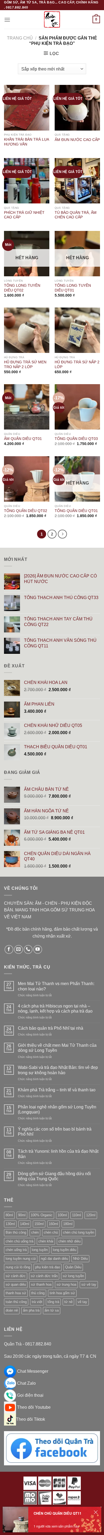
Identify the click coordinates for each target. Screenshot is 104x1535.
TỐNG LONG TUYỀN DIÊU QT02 (22, 288)
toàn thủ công (16, 1302)
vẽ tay (82, 1302)
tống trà (53, 1302)
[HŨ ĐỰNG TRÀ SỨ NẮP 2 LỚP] (77, 330)
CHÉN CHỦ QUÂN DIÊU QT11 (57, 1513)
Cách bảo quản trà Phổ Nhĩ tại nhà (50, 1028)
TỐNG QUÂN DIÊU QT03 (76, 439)
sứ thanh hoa (41, 1284)
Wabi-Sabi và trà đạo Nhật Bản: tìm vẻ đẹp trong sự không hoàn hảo (58, 1070)
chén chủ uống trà (19, 1241)
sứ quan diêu (16, 1284)
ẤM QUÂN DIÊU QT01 (23, 439)
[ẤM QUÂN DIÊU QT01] (26, 407)
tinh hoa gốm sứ (62, 1293)
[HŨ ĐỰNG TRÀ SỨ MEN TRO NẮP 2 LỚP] (26, 330)
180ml (68, 1224)
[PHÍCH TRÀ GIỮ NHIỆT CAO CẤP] (26, 180)
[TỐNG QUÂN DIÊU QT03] (77, 407)
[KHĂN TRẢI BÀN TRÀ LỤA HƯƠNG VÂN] (26, 107)
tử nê (68, 1302)
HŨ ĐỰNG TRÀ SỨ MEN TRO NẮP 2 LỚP (25, 364)
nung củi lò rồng (18, 1267)
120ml (90, 1215)
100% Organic (42, 1215)
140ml (24, 1224)
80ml (9, 1215)
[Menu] (7, 19)
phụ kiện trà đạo (47, 1267)
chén (35, 1232)
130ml (10, 1224)
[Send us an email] (18, 949)
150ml (39, 1224)
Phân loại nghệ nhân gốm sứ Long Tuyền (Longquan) (57, 1109)
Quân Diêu (73, 1267)
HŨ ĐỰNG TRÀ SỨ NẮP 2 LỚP (77, 364)
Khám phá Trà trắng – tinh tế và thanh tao (56, 1090)
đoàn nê (12, 1310)
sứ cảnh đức (16, 1276)
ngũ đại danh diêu (54, 1259)
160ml (53, 1224)
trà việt (37, 1302)
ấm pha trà (31, 1310)
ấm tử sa (52, 1310)
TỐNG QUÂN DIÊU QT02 (25, 511)
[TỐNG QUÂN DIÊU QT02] (26, 479)
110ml (76, 1215)
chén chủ (51, 1232)
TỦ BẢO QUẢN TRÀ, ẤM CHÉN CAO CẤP (76, 215)
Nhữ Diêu (80, 1259)
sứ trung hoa (66, 1284)
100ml (62, 1215)
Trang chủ (20, 38)
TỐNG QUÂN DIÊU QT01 (76, 511)
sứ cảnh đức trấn (44, 1276)
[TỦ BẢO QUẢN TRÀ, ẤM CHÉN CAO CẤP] (77, 180)
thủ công (38, 1293)
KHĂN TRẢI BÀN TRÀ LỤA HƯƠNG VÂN (26, 141)
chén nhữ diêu (69, 1241)
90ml (22, 1215)
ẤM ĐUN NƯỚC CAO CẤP (77, 140)
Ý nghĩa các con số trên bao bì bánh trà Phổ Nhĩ (54, 1131)
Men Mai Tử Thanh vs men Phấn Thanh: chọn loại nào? (56, 986)
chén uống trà (16, 1250)
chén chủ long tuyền (78, 1232)
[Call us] (28, 949)
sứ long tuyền (73, 1276)
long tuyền (40, 1250)
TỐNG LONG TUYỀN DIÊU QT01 (73, 288)
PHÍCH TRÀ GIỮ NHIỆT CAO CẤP (24, 215)
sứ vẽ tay (88, 1284)
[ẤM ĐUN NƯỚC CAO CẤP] (77, 107)
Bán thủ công (16, 1232)
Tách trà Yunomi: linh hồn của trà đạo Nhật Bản (58, 1154)
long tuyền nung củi (21, 1259)
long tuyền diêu (64, 1250)
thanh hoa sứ (16, 1293)
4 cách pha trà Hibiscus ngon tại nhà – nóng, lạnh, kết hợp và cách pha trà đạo (55, 1008)
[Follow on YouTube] (37, 949)
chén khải (45, 1241)
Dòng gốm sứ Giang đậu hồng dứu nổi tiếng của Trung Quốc (54, 1176)
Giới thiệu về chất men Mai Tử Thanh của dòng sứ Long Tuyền (57, 1048)
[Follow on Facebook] (9, 949)
